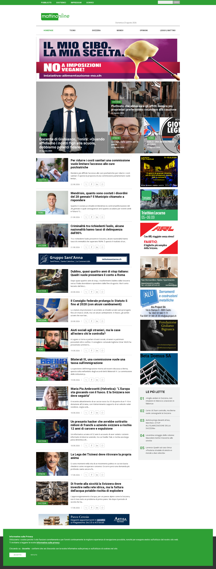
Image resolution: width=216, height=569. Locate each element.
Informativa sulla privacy (48, 542)
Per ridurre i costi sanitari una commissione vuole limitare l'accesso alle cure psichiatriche (100, 164)
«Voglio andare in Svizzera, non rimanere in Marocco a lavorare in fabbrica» (160, 401)
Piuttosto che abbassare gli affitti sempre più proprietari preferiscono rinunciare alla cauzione (143, 107)
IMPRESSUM (76, 3)
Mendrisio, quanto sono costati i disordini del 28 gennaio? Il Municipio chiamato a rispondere (99, 196)
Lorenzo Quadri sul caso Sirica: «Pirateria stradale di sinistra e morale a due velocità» (159, 450)
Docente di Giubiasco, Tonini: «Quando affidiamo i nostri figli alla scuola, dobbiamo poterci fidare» (72, 143)
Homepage (48, 30)
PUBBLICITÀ (46, 3)
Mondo (120, 30)
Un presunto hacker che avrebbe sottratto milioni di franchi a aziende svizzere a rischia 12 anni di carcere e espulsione (101, 425)
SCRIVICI (90, 3)
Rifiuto (34, 555)
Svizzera (96, 30)
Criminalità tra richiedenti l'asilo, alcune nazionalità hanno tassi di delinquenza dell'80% (97, 229)
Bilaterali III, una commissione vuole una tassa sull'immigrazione (98, 361)
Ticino (73, 30)
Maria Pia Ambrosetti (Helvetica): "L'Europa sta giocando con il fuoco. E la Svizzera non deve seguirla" (100, 392)
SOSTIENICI (61, 3)
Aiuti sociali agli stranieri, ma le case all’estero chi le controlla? (95, 331)
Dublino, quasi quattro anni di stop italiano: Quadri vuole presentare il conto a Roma (100, 273)
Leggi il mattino (168, 30)
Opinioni (144, 30)
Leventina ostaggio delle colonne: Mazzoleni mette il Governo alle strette (160, 438)
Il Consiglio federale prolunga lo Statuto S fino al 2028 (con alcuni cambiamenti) (99, 302)
